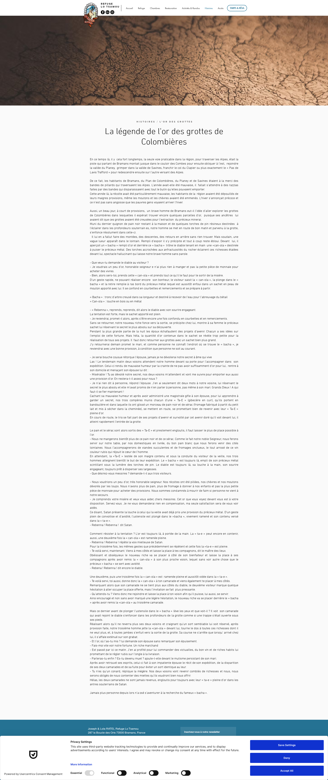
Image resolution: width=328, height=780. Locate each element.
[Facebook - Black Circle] (103, 12)
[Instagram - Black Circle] (112, 12)
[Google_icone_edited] (108, 12)
